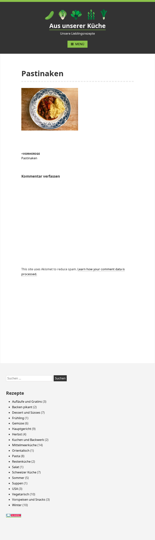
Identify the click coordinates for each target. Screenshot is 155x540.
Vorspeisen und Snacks (28, 499)
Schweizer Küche (24, 472)
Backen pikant (22, 407)
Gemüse (18, 423)
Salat (15, 467)
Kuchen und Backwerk (28, 440)
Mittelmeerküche (24, 445)
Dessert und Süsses (26, 412)
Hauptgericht (21, 429)
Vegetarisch (20, 494)
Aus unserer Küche (77, 26)
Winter (17, 505)
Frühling (18, 418)
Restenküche (21, 461)
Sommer (18, 478)
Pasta (16, 456)
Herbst (17, 434)
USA (15, 489)
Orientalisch (20, 450)
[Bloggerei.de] (13, 515)
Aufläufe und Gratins (27, 401)
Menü (79, 44)
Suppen (17, 483)
